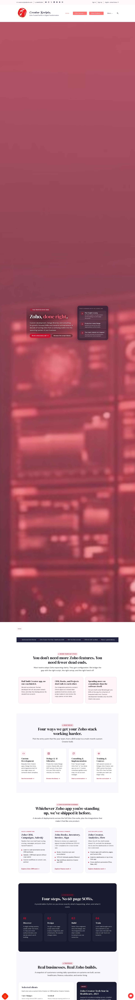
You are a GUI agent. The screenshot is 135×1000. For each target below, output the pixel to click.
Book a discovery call (39, 336)
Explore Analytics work (96, 869)
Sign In (94, 2)
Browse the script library (62, 336)
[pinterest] (59, 2)
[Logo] (22, 13)
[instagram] (48, 2)
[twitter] (51, 2)
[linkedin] (54, 2)
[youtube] (45, 2)
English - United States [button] (111, 2)
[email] (62, 2)
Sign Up (100, 2)
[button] (117, 13)
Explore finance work (62, 869)
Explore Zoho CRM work (29, 869)
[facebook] (56, 2)
